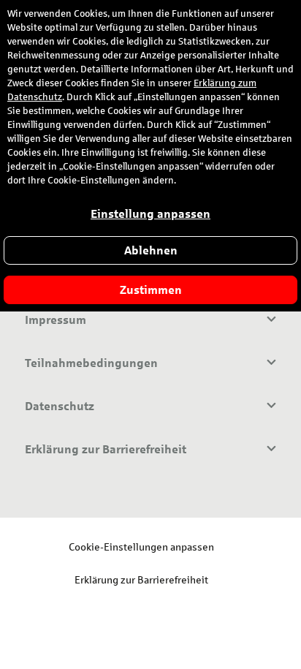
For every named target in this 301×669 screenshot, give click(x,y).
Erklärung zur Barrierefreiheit (141, 579)
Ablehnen (151, 250)
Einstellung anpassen (150, 214)
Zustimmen (151, 290)
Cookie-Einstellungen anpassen (141, 546)
